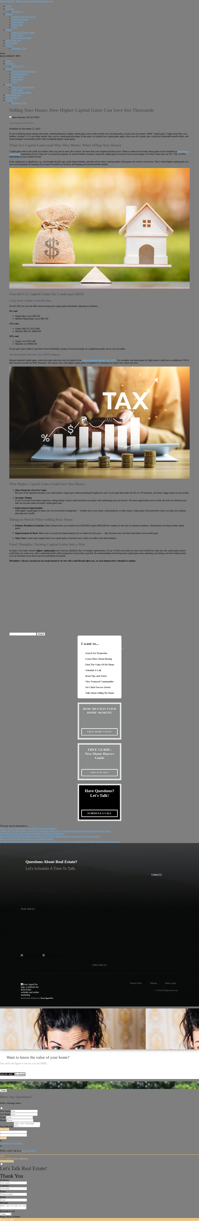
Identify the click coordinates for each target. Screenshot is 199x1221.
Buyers (9, 14)
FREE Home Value (99, 732)
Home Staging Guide (21, 38)
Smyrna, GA (17, 11)
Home (9, 6)
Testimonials (11, 43)
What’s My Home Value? (23, 32)
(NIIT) (99, 360)
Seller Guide (17, 35)
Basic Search (18, 22)
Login (14, 27)
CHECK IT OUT (99, 772)
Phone (3, 1120)
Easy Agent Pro (47, 998)
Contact (9, 45)
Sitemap (153, 983)
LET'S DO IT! (7, 1161)
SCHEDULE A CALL (99, 813)
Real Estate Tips (13, 40)
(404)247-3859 (10, 56)
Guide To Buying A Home (24, 16)
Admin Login (170, 983)
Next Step (4, 1129)
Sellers (9, 30)
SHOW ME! (7, 1074)
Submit (3, 1138)
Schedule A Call (19, 48)
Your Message (6, 1126)
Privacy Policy (136, 983)
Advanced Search (20, 19)
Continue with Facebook (11, 1143)
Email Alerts (17, 24)
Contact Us (156, 874)
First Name (5, 1111)
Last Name (5, 1114)
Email (2, 1117)
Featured (10, 9)
